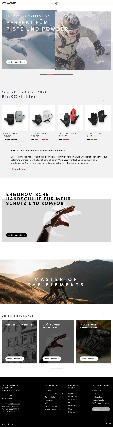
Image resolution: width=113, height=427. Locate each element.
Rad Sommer (73, 396)
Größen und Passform (100, 403)
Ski (69, 402)
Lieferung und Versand (54, 394)
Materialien (96, 390)
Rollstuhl (71, 412)
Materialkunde (98, 400)
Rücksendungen (51, 406)
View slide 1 (43, 74)
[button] (5, 139)
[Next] (108, 101)
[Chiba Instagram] (106, 424)
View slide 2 (50, 74)
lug (70, 409)
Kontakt (48, 390)
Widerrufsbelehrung (53, 409)
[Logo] (9, 3)
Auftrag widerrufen (101, 409)
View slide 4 (63, 74)
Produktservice (98, 394)
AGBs (47, 403)
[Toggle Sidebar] (109, 3)
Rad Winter (72, 399)
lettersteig (73, 406)
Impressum (49, 400)
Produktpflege (97, 397)
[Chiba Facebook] (110, 424)
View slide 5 (69, 74)
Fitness (71, 393)
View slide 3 (56, 74)
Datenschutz (50, 397)
